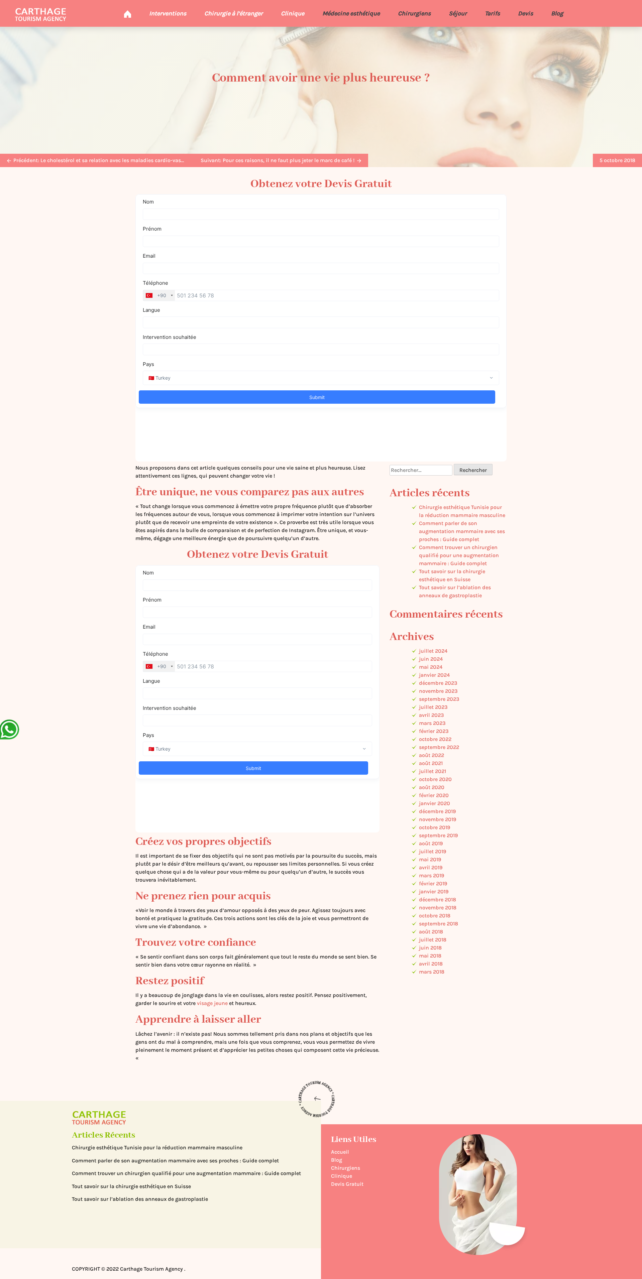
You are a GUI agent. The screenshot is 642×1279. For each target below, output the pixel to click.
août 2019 (431, 843)
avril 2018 (431, 964)
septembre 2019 (438, 835)
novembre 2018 (437, 907)
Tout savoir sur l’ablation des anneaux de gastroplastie (140, 1199)
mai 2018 (430, 955)
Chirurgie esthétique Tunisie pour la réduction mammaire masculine (157, 1147)
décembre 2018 (437, 899)
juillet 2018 (432, 939)
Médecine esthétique (351, 13)
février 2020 (434, 795)
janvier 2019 (433, 891)
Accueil (340, 1152)
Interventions (167, 13)
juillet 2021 (432, 771)
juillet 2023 (433, 707)
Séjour (458, 13)
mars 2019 (431, 875)
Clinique (292, 13)
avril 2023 (431, 715)
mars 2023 (432, 723)
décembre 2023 (438, 683)
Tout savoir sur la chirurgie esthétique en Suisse (131, 1186)
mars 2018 (431, 972)
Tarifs (492, 13)
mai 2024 (430, 667)
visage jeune (212, 1003)
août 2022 (431, 755)
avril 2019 (430, 867)
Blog (557, 13)
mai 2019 (430, 859)
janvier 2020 (434, 803)
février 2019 (433, 883)
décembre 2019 (437, 811)
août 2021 (431, 763)
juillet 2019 (432, 851)
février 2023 (434, 731)
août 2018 (431, 931)
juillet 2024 (433, 651)
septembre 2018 (438, 923)
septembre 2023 (439, 699)
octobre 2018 (434, 915)
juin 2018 (430, 947)
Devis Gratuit (347, 1184)
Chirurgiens (414, 13)
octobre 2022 (435, 739)
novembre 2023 (438, 691)
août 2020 (431, 787)
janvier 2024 (434, 675)
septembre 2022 (439, 747)
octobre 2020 (435, 779)
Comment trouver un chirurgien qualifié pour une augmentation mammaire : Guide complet (459, 555)
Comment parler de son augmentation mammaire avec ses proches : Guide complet (462, 531)
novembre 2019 (437, 819)
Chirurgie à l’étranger (233, 13)
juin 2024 (431, 659)
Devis (525, 13)
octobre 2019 (434, 827)
